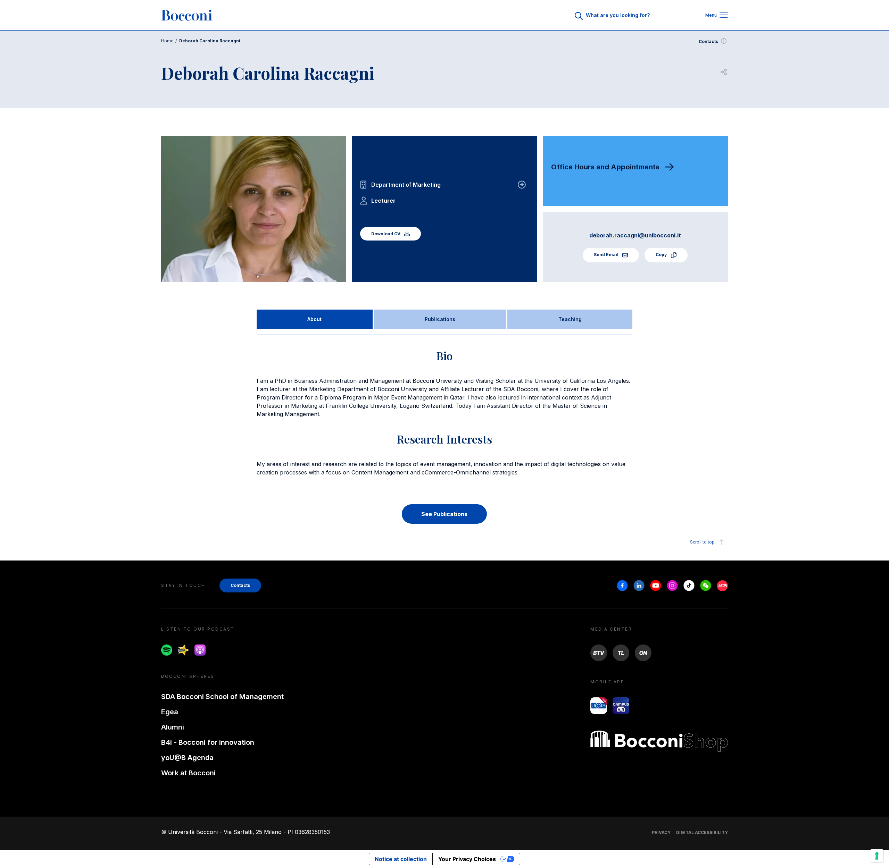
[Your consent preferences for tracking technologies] (876, 855)
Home (167, 40)
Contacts (708, 41)
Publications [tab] (440, 319)
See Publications (444, 514)
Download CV (386, 233)
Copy (662, 254)
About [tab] (314, 319)
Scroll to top (702, 542)
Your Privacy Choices (467, 859)
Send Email (607, 254)
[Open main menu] (724, 15)
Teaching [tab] (570, 319)
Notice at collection (401, 859)
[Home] (187, 15)
